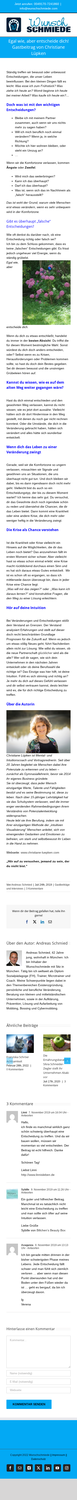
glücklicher (45, 653)
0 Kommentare (15, 1069)
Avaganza (27, 1245)
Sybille (25, 1189)
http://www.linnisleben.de (38, 1174)
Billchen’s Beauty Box (51, 1230)
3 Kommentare (34, 888)
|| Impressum (57, 1455)
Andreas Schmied (21, 884)
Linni (24, 1112)
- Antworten (32, 1248)
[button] (9, 1061)
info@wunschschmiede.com (39, 8)
